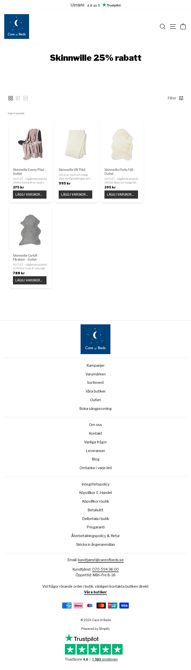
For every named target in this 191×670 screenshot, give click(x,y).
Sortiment (95, 382)
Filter (172, 98)
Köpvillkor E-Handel (95, 492)
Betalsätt (95, 510)
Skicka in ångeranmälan (95, 544)
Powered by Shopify (95, 629)
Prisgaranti (96, 527)
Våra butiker (96, 391)
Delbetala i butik (95, 519)
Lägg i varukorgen (30, 194)
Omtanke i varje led (96, 468)
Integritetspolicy (96, 484)
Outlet (95, 400)
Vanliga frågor (95, 442)
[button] (11, 98)
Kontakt (95, 433)
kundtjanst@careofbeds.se (101, 560)
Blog (95, 459)
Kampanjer (96, 365)
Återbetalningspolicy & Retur (95, 536)
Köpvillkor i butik (95, 501)
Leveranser (95, 451)
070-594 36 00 (105, 569)
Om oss (95, 425)
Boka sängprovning (95, 408)
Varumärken (96, 374)
